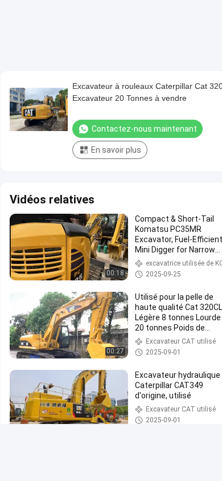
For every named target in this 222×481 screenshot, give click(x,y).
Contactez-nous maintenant (144, 128)
